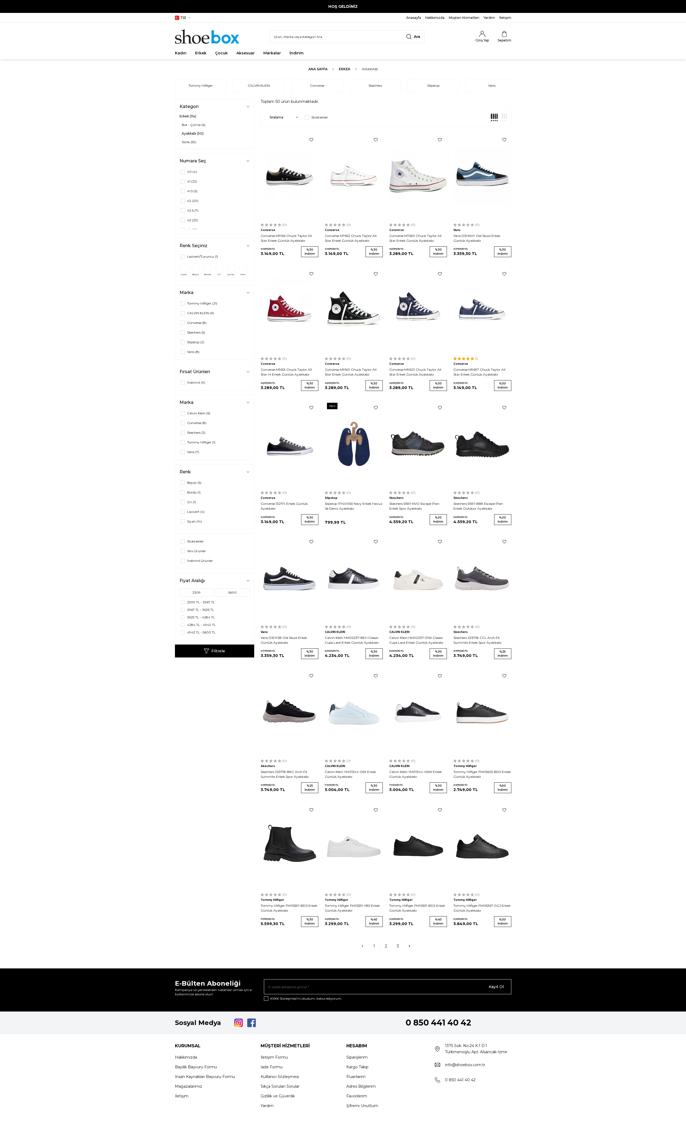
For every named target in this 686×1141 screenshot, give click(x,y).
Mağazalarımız (188, 1086)
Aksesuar (245, 53)
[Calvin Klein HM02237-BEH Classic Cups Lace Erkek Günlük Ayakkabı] (354, 578)
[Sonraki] (409, 946)
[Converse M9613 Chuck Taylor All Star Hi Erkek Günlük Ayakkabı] (290, 310)
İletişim (181, 1096)
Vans (491, 85)
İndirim (296, 53)
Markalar (272, 53)
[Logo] (207, 36)
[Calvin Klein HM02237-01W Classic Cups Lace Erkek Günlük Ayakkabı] (418, 578)
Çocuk (221, 53)
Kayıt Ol (496, 986)
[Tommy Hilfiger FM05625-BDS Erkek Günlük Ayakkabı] (482, 712)
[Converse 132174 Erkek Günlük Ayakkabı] (290, 444)
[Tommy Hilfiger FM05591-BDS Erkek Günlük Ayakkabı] (290, 846)
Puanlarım (356, 1076)
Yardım (267, 1105)
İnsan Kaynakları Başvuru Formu (205, 1076)
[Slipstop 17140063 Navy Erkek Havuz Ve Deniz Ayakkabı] (354, 444)
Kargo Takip (357, 1067)
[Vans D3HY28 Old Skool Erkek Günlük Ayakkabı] (290, 578)
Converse (317, 85)
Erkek (200, 53)
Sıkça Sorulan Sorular (280, 1086)
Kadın (181, 53)
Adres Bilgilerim (361, 1086)
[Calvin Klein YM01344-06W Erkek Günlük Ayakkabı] (418, 712)
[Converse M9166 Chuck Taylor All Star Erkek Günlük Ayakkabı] (290, 176)
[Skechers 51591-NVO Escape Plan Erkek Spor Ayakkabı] (418, 444)
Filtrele (218, 651)
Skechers (375, 85)
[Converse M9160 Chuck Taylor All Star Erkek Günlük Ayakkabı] (354, 310)
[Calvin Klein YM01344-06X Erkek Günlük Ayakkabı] (354, 712)
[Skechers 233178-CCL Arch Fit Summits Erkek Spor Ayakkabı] (482, 578)
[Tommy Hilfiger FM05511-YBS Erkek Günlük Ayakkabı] (354, 846)
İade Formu (271, 1067)
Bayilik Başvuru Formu (196, 1067)
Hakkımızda (186, 1057)
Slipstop (433, 85)
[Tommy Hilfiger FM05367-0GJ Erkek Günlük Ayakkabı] (482, 846)
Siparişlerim (357, 1057)
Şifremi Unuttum (362, 1105)
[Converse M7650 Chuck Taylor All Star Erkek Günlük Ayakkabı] (418, 176)
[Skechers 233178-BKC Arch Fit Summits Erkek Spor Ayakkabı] (290, 712)
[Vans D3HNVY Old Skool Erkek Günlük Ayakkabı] (482, 176)
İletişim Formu (274, 1057)
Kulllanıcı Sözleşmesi (280, 1076)
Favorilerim (356, 1096)
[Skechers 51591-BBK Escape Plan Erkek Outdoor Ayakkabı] (482, 444)
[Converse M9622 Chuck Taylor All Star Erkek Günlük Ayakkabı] (418, 310)
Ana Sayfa (318, 69)
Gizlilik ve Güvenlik (278, 1096)
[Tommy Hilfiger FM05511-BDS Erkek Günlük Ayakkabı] (418, 846)
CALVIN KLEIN (259, 85)
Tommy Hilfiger (200, 85)
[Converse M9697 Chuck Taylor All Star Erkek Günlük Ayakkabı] (482, 310)
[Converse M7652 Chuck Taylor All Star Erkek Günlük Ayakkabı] (354, 176)
